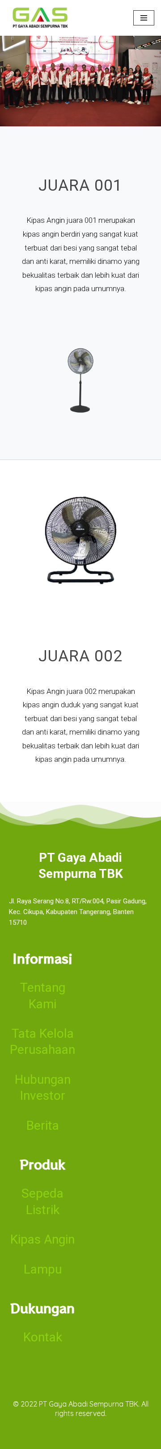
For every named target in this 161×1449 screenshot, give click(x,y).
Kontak (42, 1337)
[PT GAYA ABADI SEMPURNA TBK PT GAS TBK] (40, 17)
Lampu (43, 1269)
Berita (42, 1125)
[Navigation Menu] (143, 17)
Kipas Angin (42, 1239)
